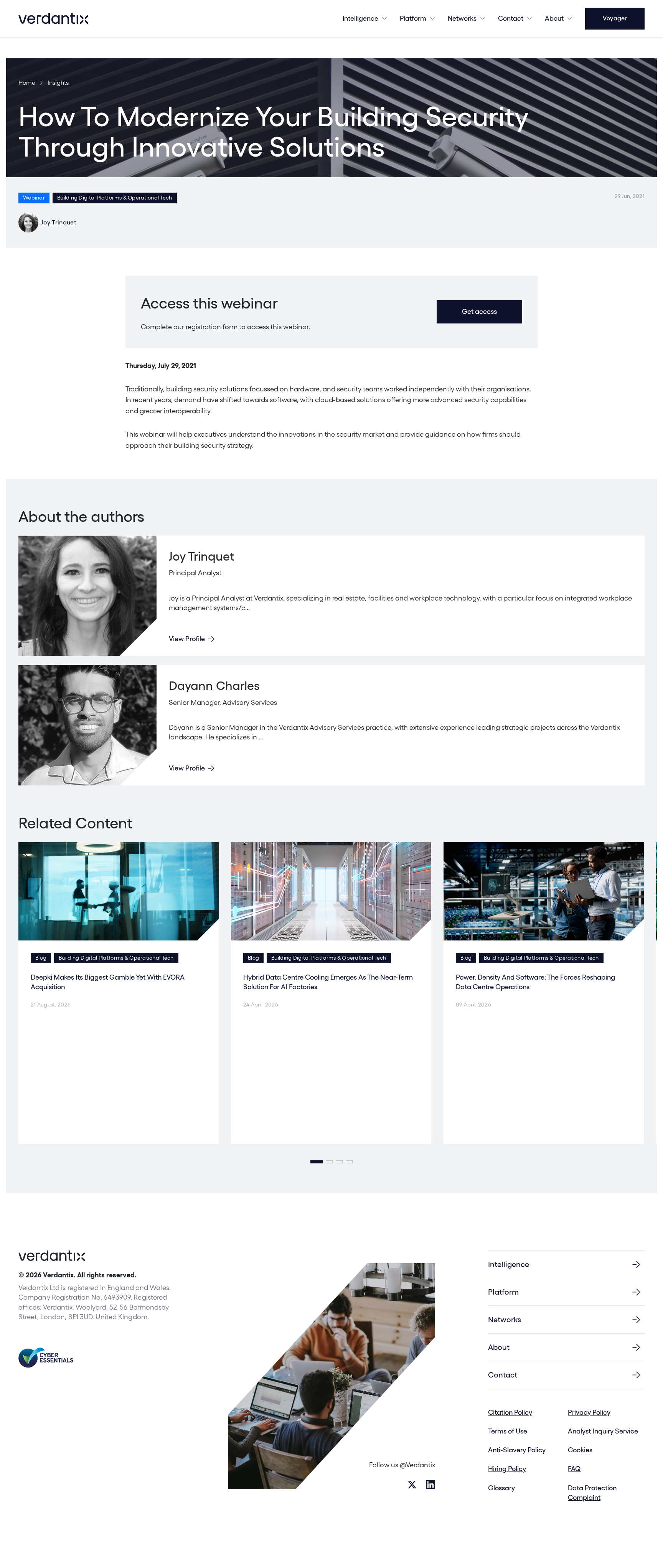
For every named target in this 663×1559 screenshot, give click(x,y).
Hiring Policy (507, 1469)
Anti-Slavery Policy (517, 1450)
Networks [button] (462, 18)
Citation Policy (510, 1412)
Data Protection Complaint (592, 1492)
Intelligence (360, 18)
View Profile (187, 639)
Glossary (501, 1488)
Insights (58, 83)
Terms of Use (507, 1431)
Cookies (580, 1450)
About (554, 18)
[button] (316, 1161)
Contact (510, 18)
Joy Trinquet (58, 222)
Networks (504, 1319)
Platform (413, 18)
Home (26, 83)
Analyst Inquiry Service (603, 1431)
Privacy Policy (589, 1412)
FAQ (574, 1469)
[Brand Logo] (53, 18)
